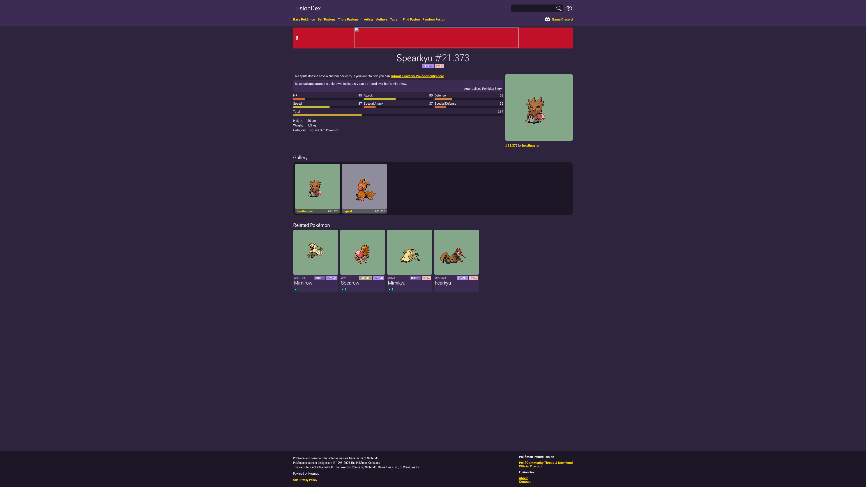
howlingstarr (531, 145)
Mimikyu (396, 283)
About (523, 478)
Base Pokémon (304, 19)
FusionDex (307, 8)
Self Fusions (326, 19)
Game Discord (562, 19)
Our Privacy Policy (305, 480)
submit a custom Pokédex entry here (417, 76)
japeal (348, 211)
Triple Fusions (348, 19)
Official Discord (530, 466)
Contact (525, 481)
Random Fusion (433, 19)
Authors (381, 19)
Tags (393, 19)
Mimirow (303, 283)
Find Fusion (411, 19)
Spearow (350, 283)
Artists (368, 19)
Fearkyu (443, 283)
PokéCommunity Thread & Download (546, 462)
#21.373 (511, 145)
